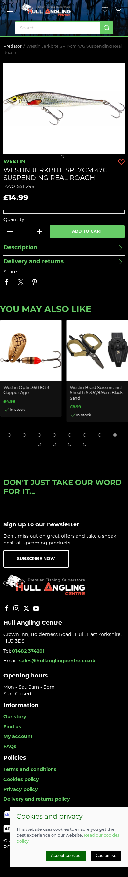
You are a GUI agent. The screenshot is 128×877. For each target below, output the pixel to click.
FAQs (9, 746)
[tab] (9, 435)
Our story (14, 717)
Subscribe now (36, 559)
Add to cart (87, 232)
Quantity (13, 220)
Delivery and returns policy (36, 799)
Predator (12, 46)
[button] (10, 10)
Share (10, 272)
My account (17, 736)
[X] (26, 608)
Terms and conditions (29, 769)
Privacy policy (20, 789)
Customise (106, 855)
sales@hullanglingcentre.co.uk (57, 661)
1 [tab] (64, 158)
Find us (12, 727)
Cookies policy (21, 779)
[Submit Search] (106, 27)
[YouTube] (36, 608)
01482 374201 (28, 651)
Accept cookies (65, 855)
